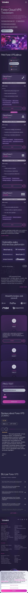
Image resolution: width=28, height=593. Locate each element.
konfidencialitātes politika (20, 579)
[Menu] (26, 2)
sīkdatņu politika (4, 581)
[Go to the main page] (5, 2)
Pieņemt (14, 590)
